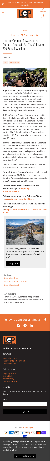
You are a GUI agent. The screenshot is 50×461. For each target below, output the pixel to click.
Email (5, 399)
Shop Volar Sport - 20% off (15, 281)
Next (25, 31)
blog (5, 62)
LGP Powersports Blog (29, 35)
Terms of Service (10, 381)
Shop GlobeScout (11, 285)
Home (13, 35)
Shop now (13, 263)
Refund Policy (8, 376)
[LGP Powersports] (25, 13)
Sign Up (25, 411)
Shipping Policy (9, 373)
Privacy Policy (8, 379)
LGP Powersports (27, 427)
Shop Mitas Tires (11, 278)
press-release (14, 62)
